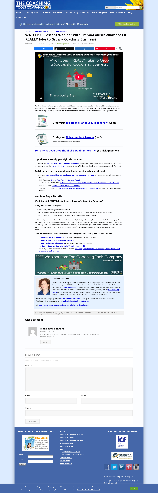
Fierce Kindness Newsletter (71, 298)
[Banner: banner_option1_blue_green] (79, 28)
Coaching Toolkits (68, 437)
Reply (45, 342)
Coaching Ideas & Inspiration (97, 312)
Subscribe (22, 464)
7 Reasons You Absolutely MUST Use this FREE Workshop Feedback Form (89, 183)
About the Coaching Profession (59, 312)
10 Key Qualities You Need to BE (51, 237)
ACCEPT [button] (133, 488)
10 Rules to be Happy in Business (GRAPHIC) (56, 240)
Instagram (85, 301)
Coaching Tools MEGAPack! (71, 440)
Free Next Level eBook (52, 12)
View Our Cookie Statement (88, 490)
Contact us (65, 461)
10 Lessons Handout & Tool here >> (87, 122)
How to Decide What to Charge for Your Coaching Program (70, 175)
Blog (130, 12)
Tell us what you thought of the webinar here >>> (65, 150)
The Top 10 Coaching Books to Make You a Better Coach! (61, 246)
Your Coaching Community (77, 12)
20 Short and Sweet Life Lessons (51, 243)
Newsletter (21, 17)
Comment (28, 365)
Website (28, 408)
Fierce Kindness (58, 166)
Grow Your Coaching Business (55, 31)
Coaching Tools (31, 12)
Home (18, 12)
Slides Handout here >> (80, 137)
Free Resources (116, 12)
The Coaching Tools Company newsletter (63, 163)
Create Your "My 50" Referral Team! (65, 180)
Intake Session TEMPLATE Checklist (66, 186)
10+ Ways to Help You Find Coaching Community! (78, 188)
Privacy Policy (66, 464)
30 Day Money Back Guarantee (73, 454)
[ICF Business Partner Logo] (122, 448)
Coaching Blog (37, 31)
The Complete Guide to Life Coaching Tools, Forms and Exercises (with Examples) (79, 250)
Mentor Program (99, 12)
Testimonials (66, 458)
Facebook (74, 301)
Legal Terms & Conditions (71, 452)
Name (28, 395)
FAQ (61, 449)
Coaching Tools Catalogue (72, 434)
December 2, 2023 (47, 331)
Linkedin (66, 301)
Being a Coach (78, 312)
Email (83, 395)
